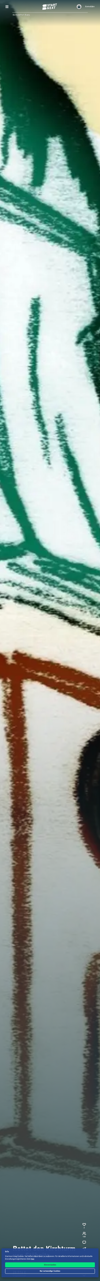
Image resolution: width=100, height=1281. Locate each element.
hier (32, 1259)
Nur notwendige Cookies (50, 1271)
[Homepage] (50, 6)
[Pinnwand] (84, 1242)
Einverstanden (50, 1265)
